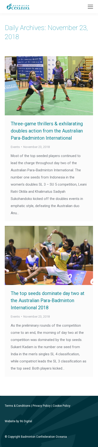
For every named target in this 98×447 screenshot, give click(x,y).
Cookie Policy (61, 405)
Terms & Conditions (17, 405)
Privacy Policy (42, 405)
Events (15, 147)
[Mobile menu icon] (90, 7)
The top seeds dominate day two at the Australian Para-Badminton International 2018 (47, 300)
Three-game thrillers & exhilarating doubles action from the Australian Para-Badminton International (47, 131)
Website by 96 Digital (18, 421)
